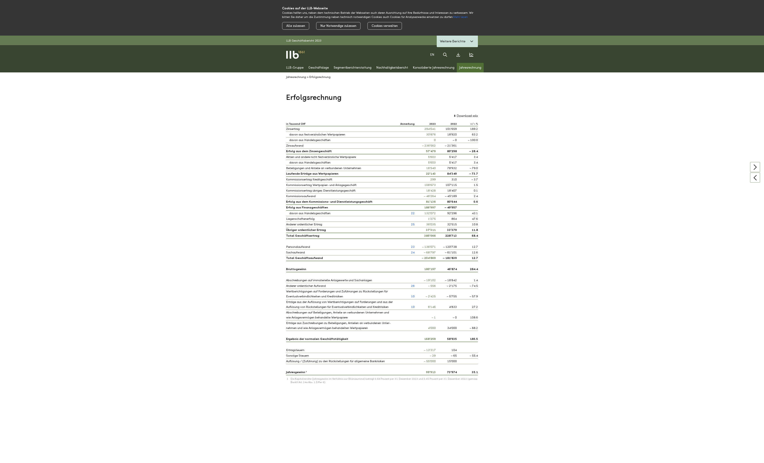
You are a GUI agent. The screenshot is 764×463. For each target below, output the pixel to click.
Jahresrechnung (296, 77)
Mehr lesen (460, 17)
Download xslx (467, 116)
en (432, 54)
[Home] (295, 54)
